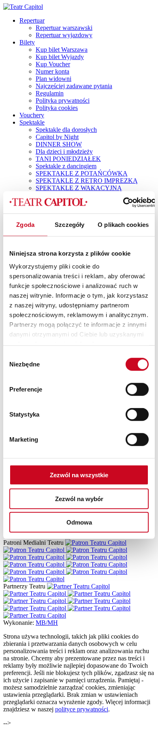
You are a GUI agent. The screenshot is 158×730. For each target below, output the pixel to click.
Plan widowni (53, 78)
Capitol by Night (57, 136)
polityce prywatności (81, 709)
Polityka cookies (57, 107)
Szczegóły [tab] (69, 224)
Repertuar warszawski (64, 27)
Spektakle (32, 122)
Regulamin (50, 93)
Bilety (27, 42)
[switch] (137, 389)
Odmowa (79, 522)
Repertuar (32, 20)
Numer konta (52, 71)
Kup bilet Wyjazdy (60, 56)
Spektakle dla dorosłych (66, 129)
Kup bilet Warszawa (62, 49)
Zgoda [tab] (25, 224)
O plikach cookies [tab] (123, 224)
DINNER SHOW (59, 144)
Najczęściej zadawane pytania (74, 86)
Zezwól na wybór (79, 498)
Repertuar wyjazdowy (64, 35)
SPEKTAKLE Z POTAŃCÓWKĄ (82, 173)
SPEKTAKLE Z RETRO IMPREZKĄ (87, 180)
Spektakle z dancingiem (66, 166)
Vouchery (31, 115)
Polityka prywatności (63, 100)
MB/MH (47, 622)
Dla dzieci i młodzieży (64, 151)
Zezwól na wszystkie (79, 475)
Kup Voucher (53, 64)
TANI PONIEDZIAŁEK (68, 158)
